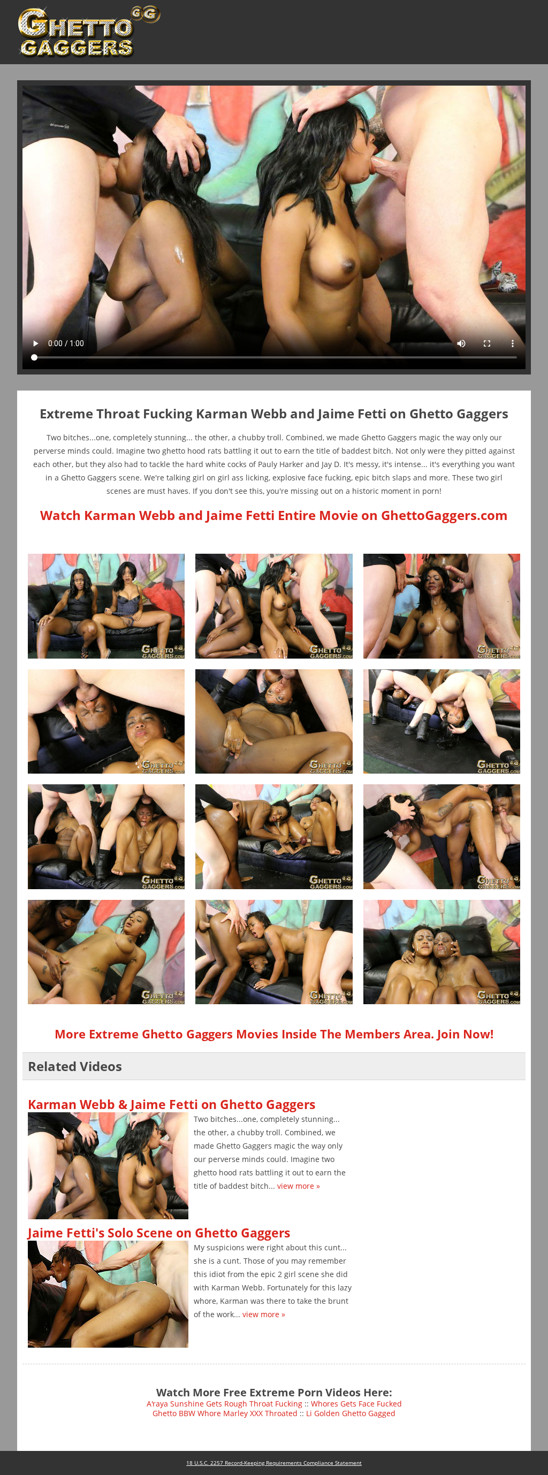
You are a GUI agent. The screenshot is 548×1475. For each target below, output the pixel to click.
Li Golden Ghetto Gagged (350, 1413)
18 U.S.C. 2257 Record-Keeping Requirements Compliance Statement (274, 1462)
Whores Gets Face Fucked (356, 1403)
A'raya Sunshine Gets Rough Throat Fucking (224, 1403)
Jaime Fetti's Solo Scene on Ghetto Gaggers (159, 1232)
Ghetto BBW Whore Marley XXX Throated (225, 1413)
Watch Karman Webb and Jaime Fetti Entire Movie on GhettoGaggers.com (274, 515)
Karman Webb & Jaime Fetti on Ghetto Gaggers (171, 1104)
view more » (298, 1186)
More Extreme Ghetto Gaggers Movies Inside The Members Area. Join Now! (274, 1034)
